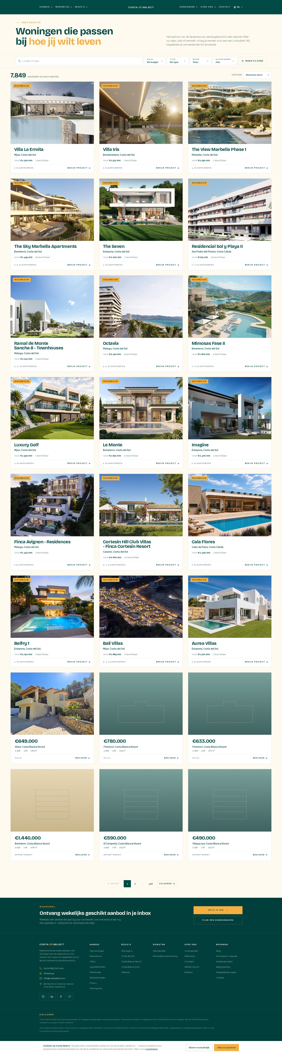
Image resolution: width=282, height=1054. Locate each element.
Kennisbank (187, 7)
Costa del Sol (127, 956)
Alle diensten (159, 951)
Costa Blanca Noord (131, 961)
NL (238, 7)
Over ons (207, 7)
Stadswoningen (97, 977)
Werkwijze (62, 7)
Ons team (189, 961)
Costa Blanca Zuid (130, 967)
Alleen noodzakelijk (198, 1047)
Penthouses (95, 972)
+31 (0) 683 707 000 (53, 968)
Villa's (92, 961)
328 (151, 883)
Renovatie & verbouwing (165, 956)
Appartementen (97, 967)
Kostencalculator (224, 961)
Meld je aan (218, 910)
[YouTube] (69, 996)
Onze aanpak (191, 951)
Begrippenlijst (223, 967)
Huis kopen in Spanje (226, 956)
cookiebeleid (151, 1049)
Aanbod (44, 7)
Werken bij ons (191, 967)
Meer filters (254, 61)
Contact (225, 7)
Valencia (125, 972)
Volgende (165, 884)
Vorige (114, 884)
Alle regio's (126, 951)
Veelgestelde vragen (226, 972)
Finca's (93, 983)
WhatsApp (49, 973)
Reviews (188, 972)
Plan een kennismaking (218, 920)
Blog (218, 951)
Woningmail (96, 988)
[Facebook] (60, 996)
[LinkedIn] (51, 996)
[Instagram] (43, 996)
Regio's (80, 7)
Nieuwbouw (96, 956)
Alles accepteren (226, 1047)
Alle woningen (97, 951)
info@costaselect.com (54, 978)
